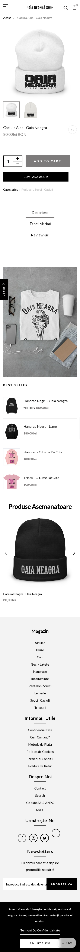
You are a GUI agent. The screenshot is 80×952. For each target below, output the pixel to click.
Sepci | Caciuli (44, 189)
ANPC (40, 810)
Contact (40, 788)
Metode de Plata (40, 744)
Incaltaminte (40, 679)
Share (4, 291)
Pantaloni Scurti (40, 686)
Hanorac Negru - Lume (40, 426)
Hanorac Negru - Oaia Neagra (45, 401)
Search (40, 795)
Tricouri (40, 707)
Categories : (11, 189)
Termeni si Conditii (40, 759)
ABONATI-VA (62, 884)
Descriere (40, 212)
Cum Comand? (40, 737)
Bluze (40, 650)
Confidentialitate (40, 730)
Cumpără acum (35, 177)
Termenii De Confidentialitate (40, 930)
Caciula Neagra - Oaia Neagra (22, 594)
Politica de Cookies (40, 752)
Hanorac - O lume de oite (42, 452)
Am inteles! (40, 943)
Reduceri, (28, 189)
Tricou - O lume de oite (41, 478)
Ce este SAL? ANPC (40, 803)
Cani (40, 657)
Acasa (7, 17)
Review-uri (40, 235)
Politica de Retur (40, 766)
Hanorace (40, 671)
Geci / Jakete (40, 664)
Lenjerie (40, 693)
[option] (40, 63)
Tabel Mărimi (40, 223)
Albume (40, 643)
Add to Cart (47, 161)
